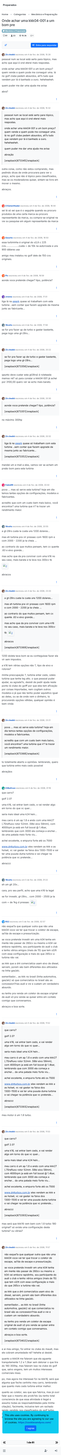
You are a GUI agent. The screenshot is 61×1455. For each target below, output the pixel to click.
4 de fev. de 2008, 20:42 (38, 485)
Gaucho (9, 237)
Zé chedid (10, 54)
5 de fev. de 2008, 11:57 (39, 1247)
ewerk (16, 301)
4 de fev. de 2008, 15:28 (39, 54)
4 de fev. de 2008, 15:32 (39, 108)
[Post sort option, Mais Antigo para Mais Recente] (5, 45)
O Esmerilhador (12, 206)
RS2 (7, 921)
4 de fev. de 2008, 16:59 (32, 275)
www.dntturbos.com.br (15, 846)
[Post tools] (56, 99)
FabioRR (9, 485)
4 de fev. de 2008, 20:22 (39, 349)
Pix (6, 275)
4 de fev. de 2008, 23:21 (39, 720)
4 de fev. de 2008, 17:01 (36, 296)
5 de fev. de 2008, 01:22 (36, 880)
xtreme (8, 296)
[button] (4, 1451)
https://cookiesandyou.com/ (34, 1422)
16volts (8, 325)
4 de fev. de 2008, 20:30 (39, 398)
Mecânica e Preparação (15, 31)
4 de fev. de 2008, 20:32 (39, 436)
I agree (30, 1428)
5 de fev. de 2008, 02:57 (33, 921)
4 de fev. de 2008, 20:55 (36, 526)
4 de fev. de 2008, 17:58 (36, 325)
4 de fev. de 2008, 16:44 (44, 206)
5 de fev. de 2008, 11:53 (39, 1131)
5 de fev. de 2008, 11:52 (39, 1023)
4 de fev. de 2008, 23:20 (39, 591)
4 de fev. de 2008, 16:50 (37, 237)
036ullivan (10, 788)
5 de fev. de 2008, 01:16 (40, 788)
